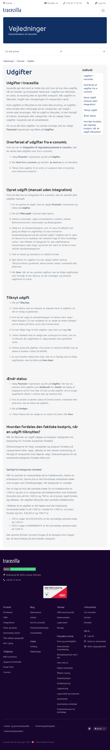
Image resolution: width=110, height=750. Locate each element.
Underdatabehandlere (13, 731)
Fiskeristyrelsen (64, 678)
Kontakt (87, 617)
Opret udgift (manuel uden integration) (90, 101)
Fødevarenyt (35, 612)
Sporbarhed (62, 699)
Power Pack (8, 667)
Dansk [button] (9, 3)
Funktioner (7, 612)
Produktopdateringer (39, 628)
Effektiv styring (63, 673)
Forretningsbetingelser (45, 726)
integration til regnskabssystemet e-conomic (47, 147)
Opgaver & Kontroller (12, 662)
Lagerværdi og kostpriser (68, 694)
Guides (33, 617)
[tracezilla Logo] (11, 560)
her (69, 329)
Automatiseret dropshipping (63, 648)
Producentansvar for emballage (66, 710)
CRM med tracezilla (65, 612)
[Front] (12, 10)
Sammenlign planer (11, 633)
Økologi (60, 628)
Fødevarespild (63, 617)
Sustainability (36, 633)
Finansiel (20, 61)
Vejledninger (8, 61)
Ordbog (33, 646)
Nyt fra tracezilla (37, 622)
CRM (5, 617)
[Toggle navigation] (103, 10)
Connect (7, 672)
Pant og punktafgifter (66, 641)
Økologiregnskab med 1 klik (67, 656)
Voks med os (62, 663)
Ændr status (90, 115)
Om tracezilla (90, 612)
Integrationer (8, 622)
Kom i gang (8, 643)
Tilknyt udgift (90, 110)
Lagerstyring (62, 688)
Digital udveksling (65, 668)
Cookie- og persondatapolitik (16, 726)
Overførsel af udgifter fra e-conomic (91, 88)
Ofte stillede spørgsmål (13, 638)
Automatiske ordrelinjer (67, 704)
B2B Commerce (10, 657)
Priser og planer (10, 628)
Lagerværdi (62, 622)
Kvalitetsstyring (63, 683)
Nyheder (88, 622)
